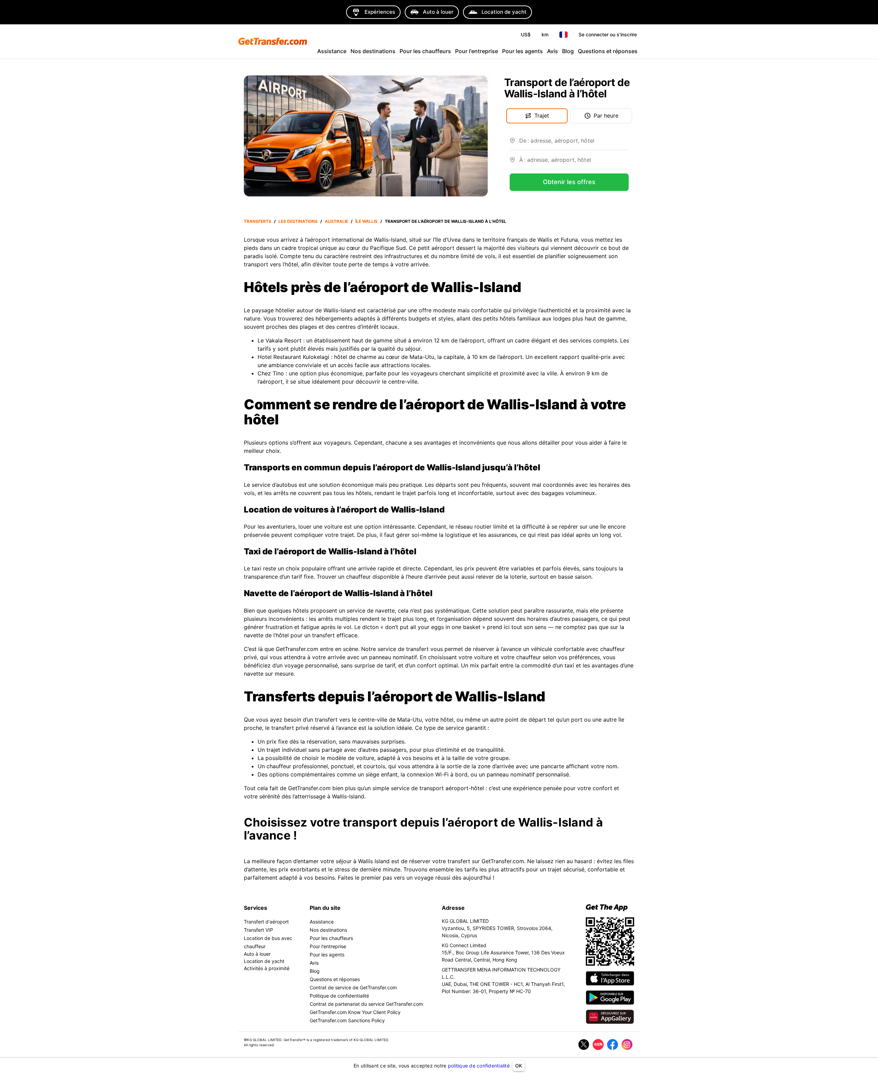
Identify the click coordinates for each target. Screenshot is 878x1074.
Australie (336, 221)
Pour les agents (522, 51)
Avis (552, 51)
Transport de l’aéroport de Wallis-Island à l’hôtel (445, 221)
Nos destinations (373, 51)
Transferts (257, 221)
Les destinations (298, 221)
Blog (568, 51)
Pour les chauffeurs (425, 51)
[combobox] (574, 143)
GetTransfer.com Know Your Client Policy (355, 1012)
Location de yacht (264, 961)
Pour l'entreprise (476, 51)
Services (255, 907)
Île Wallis (366, 221)
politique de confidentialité (479, 1066)
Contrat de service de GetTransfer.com (353, 987)
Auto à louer (257, 954)
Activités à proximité (266, 968)
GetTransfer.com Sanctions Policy (347, 1020)
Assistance (331, 51)
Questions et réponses (608, 51)
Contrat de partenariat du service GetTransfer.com (366, 1004)
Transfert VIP (258, 930)
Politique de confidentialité (339, 996)
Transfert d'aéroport (266, 922)
